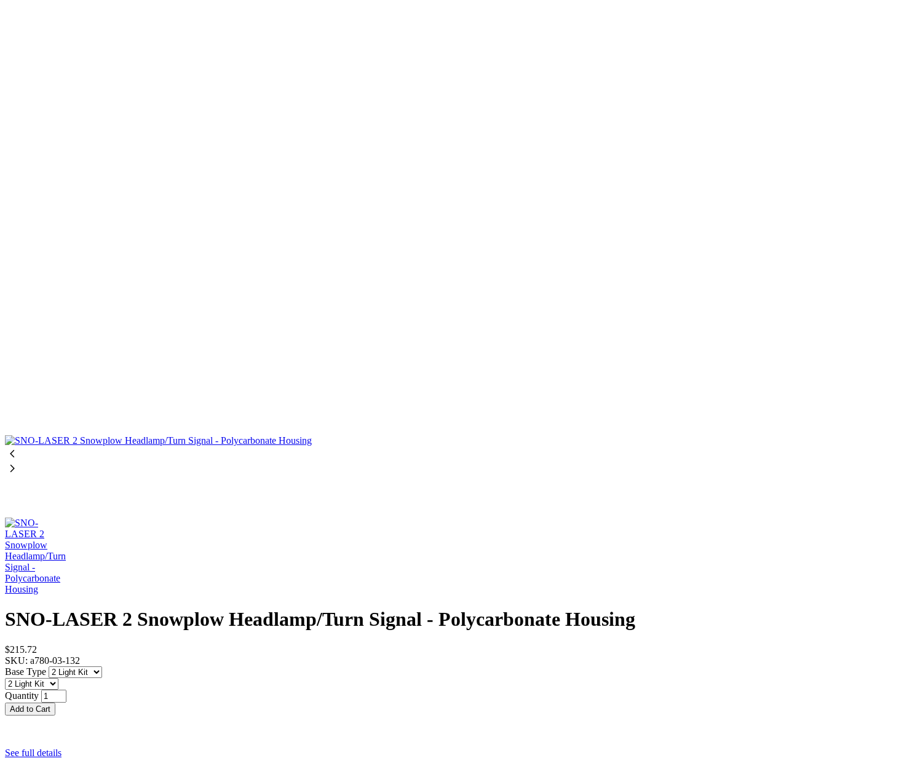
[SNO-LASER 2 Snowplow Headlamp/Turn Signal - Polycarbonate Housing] (452, 225)
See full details (33, 752)
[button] (452, 721)
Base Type (27, 671)
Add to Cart (30, 709)
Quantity (22, 695)
